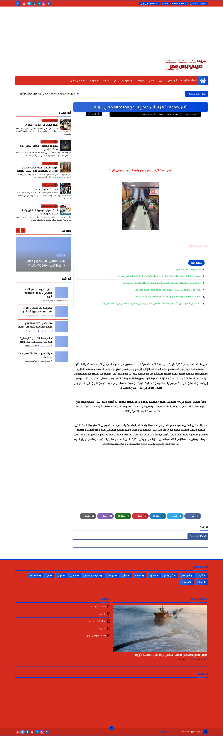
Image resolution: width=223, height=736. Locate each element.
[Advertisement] (111, 35)
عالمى (151, 80)
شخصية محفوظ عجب (47, 189)
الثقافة (138, 575)
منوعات (185, 582)
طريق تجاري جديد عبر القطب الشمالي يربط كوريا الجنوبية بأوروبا (68, 94)
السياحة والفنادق (78, 80)
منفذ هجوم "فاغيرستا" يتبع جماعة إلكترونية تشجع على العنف (35, 325)
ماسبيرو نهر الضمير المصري (188, 269)
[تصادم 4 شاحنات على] (61, 341)
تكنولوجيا (94, 80)
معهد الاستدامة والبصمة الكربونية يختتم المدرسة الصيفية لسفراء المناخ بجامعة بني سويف (159, 276)
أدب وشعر (168, 575)
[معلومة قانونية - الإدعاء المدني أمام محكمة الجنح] (65, 145)
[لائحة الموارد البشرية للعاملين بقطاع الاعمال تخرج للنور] (65, 209)
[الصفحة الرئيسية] (203, 80)
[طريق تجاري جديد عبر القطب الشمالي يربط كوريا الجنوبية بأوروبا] (61, 292)
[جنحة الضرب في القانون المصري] (65, 124)
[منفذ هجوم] (61, 326)
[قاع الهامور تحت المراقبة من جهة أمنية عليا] (61, 356)
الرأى (124, 575)
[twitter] (29, 3)
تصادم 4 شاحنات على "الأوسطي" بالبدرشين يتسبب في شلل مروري (35, 340)
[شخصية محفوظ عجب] (65, 188)
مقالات (200, 582)
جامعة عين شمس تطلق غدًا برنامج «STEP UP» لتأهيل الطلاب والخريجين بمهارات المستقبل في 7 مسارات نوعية (152, 303)
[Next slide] (18, 230)
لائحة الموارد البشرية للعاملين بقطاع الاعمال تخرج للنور (39, 212)
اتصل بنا (165, 3)
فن (115, 80)
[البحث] (18, 3)
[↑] (111, 728)
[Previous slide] (23, 230)
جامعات (142, 114)
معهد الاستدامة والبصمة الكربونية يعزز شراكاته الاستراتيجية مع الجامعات (168, 297)
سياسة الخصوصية (179, 3)
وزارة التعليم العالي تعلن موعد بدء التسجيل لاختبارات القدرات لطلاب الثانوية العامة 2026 (162, 283)
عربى (161, 80)
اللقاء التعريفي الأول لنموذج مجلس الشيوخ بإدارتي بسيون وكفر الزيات (46, 262)
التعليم (106, 80)
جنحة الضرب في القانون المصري (41, 124)
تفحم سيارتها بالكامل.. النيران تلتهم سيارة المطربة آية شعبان (36, 310)
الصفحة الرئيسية (156, 114)
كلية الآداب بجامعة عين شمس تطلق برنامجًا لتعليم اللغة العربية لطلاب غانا (168, 290)
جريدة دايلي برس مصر (168, 731)
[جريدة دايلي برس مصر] (186, 64)
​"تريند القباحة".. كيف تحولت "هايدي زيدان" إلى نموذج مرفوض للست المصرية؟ (37, 169)
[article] (43, 254)
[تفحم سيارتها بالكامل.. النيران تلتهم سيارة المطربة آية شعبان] (61, 311)
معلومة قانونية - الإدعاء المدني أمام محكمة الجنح (39, 147)
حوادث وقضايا (127, 80)
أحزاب (200, 575)
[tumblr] (34, 3)
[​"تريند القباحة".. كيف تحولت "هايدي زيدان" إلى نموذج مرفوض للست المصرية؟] (65, 167)
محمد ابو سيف (199, 659)
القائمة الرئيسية (188, 80)
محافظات (34, 575)
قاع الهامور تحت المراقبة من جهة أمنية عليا (35, 355)
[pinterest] (32, 732)
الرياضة (141, 80)
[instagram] (44, 3)
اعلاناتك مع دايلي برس (149, 3)
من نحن (193, 3)
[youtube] (24, 3)
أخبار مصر (172, 80)
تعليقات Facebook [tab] (198, 536)
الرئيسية (203, 3)
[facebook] (49, 3)
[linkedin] (39, 3)
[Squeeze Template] (205, 731)
